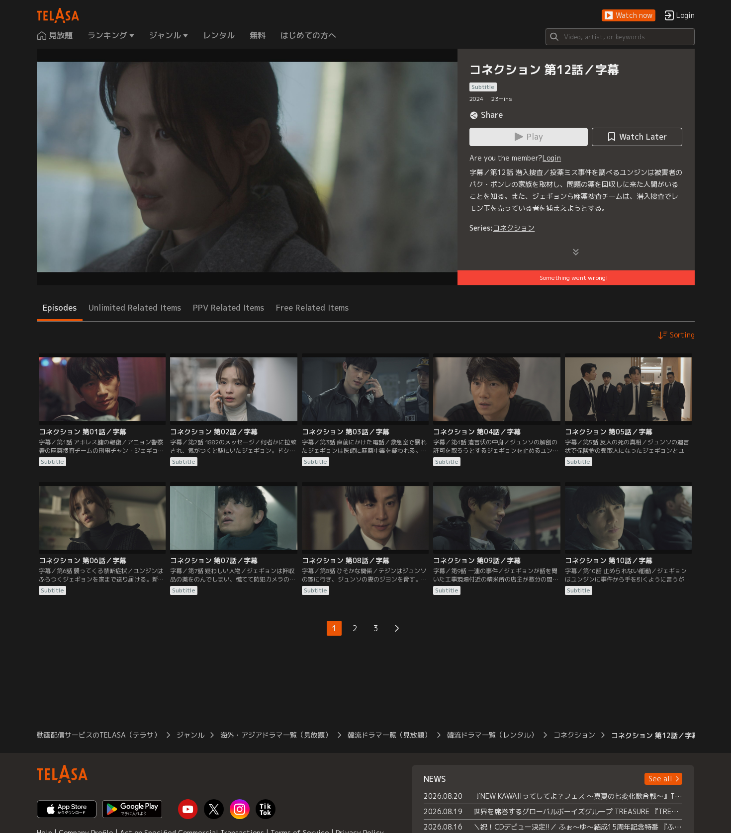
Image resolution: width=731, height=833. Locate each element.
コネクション (514, 228)
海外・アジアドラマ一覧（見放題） (276, 735)
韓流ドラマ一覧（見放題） (389, 735)
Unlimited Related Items (135, 307)
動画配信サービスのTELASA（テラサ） (99, 735)
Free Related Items (312, 307)
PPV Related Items (228, 307)
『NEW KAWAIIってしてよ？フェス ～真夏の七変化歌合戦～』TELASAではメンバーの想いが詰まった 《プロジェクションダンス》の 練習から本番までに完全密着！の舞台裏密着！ (578, 796)
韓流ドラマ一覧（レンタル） (492, 735)
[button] (628, 15)
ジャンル (190, 735)
